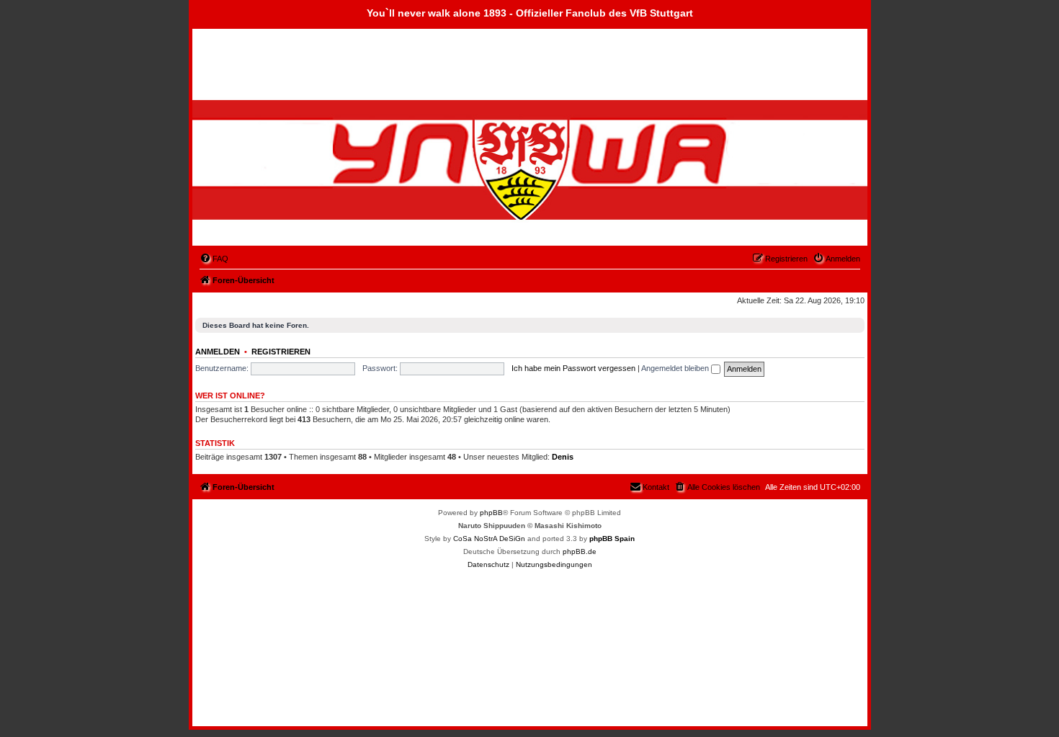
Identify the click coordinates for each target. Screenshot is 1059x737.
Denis (562, 456)
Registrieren (280, 351)
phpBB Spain (612, 538)
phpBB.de (579, 551)
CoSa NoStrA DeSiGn (489, 538)
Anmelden (217, 351)
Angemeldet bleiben (676, 368)
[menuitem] (214, 258)
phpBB (491, 513)
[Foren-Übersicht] (275, 172)
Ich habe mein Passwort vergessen (573, 368)
